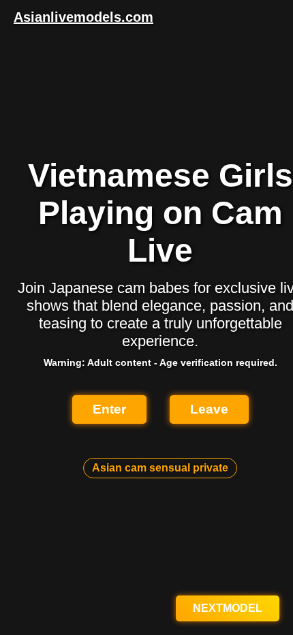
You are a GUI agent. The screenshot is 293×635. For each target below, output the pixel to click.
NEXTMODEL (227, 608)
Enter (109, 409)
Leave (209, 409)
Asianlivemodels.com (83, 17)
